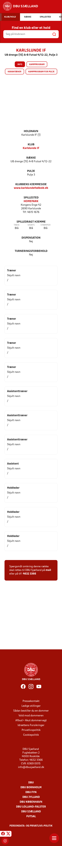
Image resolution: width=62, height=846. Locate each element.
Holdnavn (31, 131)
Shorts (31, 225)
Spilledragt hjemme (31, 222)
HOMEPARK (31, 201)
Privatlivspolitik (31, 730)
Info (19, 64)
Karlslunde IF (31, 148)
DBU (31, 782)
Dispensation (31, 238)
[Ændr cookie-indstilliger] (5, 840)
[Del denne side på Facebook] (3, 834)
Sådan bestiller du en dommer (31, 711)
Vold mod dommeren (31, 715)
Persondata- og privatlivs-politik (31, 826)
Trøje (17, 225)
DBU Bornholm (31, 787)
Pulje (31, 171)
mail (48, 570)
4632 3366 (29, 574)
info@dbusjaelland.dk (31, 767)
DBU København (31, 802)
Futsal (31, 816)
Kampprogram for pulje (41, 72)
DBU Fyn (31, 792)
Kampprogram (37, 64)
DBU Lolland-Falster (31, 807)
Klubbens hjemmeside (31, 184)
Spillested (31, 197)
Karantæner (14, 72)
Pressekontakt (31, 701)
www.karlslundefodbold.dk (31, 188)
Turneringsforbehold (31, 251)
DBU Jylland (31, 797)
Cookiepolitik (31, 735)
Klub (31, 144)
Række (31, 158)
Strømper (45, 225)
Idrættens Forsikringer (31, 725)
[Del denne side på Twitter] (8, 834)
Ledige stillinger (31, 706)
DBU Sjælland (31, 811)
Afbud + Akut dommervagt (31, 720)
